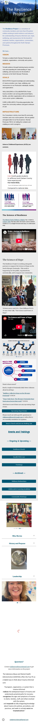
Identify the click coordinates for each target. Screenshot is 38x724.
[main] (19, 11)
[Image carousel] (18, 516)
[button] (2, 2)
